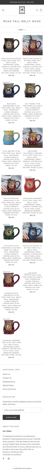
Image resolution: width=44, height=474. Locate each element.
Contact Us (7, 378)
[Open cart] (41, 10)
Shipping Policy (9, 382)
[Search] (37, 10)
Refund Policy (8, 385)
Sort (21, 30)
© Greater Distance (22, 468)
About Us (6, 374)
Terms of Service (9, 389)
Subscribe (11, 417)
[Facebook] (3, 458)
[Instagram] (8, 458)
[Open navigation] (3, 10)
